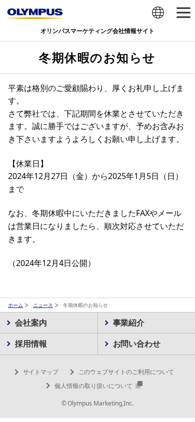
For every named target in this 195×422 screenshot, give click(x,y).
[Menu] (183, 13)
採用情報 (31, 343)
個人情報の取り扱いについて (94, 386)
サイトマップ (41, 372)
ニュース (43, 305)
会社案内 (31, 322)
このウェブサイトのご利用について (126, 372)
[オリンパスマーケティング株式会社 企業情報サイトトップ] (35, 14)
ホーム (15, 305)
